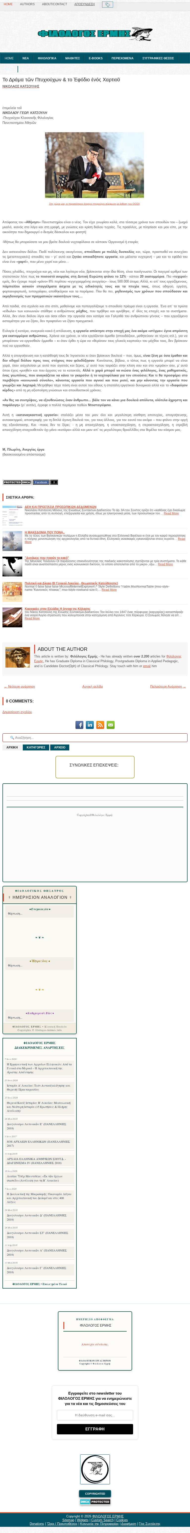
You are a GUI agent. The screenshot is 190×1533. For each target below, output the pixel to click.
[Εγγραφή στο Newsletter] (100, 725)
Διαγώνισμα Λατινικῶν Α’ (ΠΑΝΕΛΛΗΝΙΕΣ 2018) (37, 1252)
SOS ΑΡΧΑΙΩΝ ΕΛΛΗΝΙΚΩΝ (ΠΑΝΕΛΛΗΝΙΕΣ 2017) (38, 1143)
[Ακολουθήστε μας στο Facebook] (79, 725)
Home (8, 4)
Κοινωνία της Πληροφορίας (99, 1524)
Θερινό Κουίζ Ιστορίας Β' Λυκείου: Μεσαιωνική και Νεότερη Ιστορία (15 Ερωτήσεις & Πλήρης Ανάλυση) (39, 1107)
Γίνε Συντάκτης (149, 1524)
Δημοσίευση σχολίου (17, 712)
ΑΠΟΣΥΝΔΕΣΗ (84, 4)
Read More (171, 513)
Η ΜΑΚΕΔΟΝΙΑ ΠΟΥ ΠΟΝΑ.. (45, 532)
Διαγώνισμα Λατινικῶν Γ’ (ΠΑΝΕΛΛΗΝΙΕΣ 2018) (36, 1270)
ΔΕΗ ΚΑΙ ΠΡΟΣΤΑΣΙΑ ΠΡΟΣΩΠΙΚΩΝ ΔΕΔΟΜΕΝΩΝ (60, 506)
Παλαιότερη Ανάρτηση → (168, 686)
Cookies (122, 1520)
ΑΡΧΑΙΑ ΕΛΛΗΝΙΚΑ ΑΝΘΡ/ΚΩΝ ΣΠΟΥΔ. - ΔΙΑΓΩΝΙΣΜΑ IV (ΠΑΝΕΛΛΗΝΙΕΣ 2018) (36, 1161)
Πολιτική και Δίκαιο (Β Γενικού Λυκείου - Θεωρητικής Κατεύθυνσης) (71, 583)
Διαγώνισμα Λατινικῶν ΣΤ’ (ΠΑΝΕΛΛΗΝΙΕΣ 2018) (37, 1235)
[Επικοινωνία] (111, 725)
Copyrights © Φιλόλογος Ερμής (95, 1363)
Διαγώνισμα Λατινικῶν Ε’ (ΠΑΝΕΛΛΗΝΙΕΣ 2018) (36, 1126)
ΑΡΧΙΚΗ (12, 747)
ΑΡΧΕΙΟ (59, 747)
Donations (37, 1524)
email (147, 666)
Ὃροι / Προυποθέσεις (62, 1524)
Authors (27, 4)
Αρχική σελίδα (92, 686)
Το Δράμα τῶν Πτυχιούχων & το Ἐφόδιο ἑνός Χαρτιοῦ (61, 79)
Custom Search (102, 1520)
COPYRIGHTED (95, 1493)
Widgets (83, 1520)
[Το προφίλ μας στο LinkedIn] (90, 725)
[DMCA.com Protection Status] (17, 482)
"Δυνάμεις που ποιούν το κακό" (47, 557)
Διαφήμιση (128, 1524)
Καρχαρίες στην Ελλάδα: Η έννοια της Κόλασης (57, 608)
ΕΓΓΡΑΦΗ (95, 1429)
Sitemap (68, 1520)
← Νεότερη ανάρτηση (19, 686)
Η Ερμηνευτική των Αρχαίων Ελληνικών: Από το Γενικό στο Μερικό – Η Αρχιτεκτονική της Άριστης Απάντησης (39, 1068)
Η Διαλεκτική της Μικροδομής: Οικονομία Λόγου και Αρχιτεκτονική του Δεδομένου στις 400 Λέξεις (39, 1198)
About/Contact (54, 4)
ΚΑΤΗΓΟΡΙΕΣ (36, 747)
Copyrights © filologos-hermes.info (40, 1030)
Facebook (41, 482)
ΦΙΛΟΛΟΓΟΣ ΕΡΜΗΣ (108, 1516)
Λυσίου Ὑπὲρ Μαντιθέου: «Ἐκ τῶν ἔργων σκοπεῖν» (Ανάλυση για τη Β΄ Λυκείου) (35, 1178)
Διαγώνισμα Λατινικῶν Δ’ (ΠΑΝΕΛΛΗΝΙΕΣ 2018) (37, 1217)
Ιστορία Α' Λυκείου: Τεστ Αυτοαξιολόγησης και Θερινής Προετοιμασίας (38, 1087)
